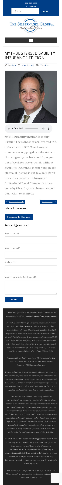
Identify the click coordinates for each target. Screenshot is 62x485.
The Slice (44, 65)
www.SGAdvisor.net (32, 316)
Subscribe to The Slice (18, 217)
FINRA (25, 326)
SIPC (30, 326)
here (53, 358)
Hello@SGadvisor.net (48, 316)
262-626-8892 (31, 3)
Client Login (31, 6)
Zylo (13, 65)
